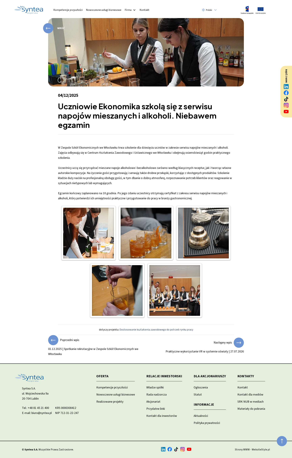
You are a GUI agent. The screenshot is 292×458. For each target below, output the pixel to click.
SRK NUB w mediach (250, 402)
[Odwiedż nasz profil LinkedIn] (286, 86)
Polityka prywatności (207, 423)
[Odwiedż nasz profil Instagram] (286, 105)
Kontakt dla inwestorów (161, 416)
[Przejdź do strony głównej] (29, 10)
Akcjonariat (153, 402)
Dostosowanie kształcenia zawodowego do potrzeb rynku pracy (156, 330)
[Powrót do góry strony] (282, 441)
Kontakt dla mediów (250, 394)
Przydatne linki (155, 409)
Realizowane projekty (109, 402)
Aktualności (201, 416)
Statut (198, 394)
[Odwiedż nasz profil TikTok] (286, 99)
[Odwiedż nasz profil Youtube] (286, 111)
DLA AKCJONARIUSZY (210, 376)
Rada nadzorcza (156, 394)
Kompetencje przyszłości (68, 10)
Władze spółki (155, 387)
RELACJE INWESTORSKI (164, 376)
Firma (128, 10)
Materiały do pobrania (251, 409)
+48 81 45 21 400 (38, 408)
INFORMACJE (204, 404)
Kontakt (144, 10)
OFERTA (102, 376)
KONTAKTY (245, 376)
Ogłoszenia (201, 387)
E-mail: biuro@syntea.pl (37, 413)
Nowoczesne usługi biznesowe (103, 10)
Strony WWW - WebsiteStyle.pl (252, 449)
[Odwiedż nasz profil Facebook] (286, 92)
